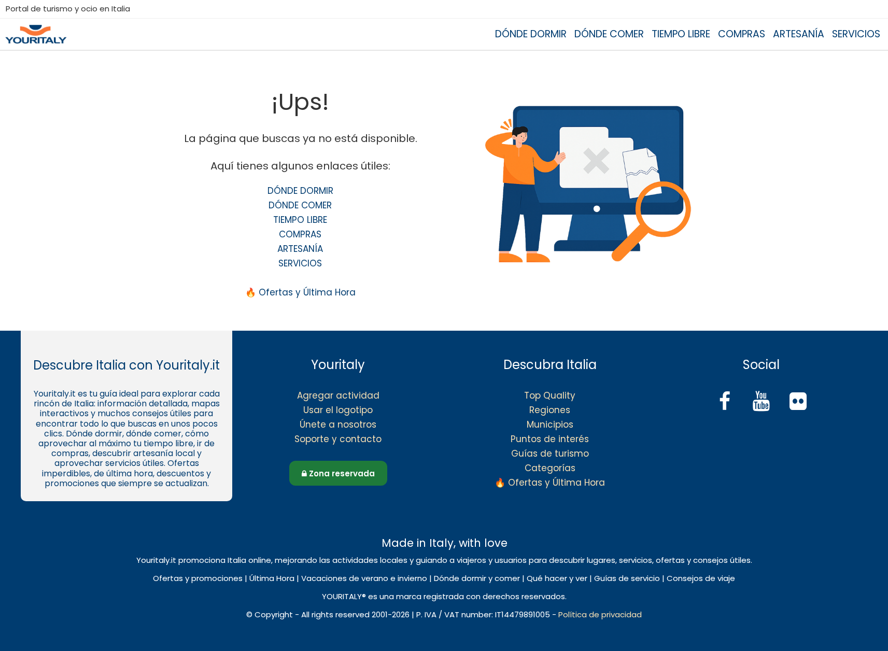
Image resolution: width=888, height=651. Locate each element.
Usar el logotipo (338, 410)
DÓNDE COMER (609, 34)
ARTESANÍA (798, 34)
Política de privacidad (600, 614)
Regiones (549, 410)
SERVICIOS (856, 34)
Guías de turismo (550, 453)
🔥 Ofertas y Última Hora (300, 292)
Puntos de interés (550, 439)
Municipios (550, 424)
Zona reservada (341, 473)
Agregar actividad (338, 395)
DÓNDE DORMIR (531, 34)
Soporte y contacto (338, 439)
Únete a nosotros (338, 424)
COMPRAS (741, 34)
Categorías (550, 468)
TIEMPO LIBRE (681, 34)
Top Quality (549, 395)
